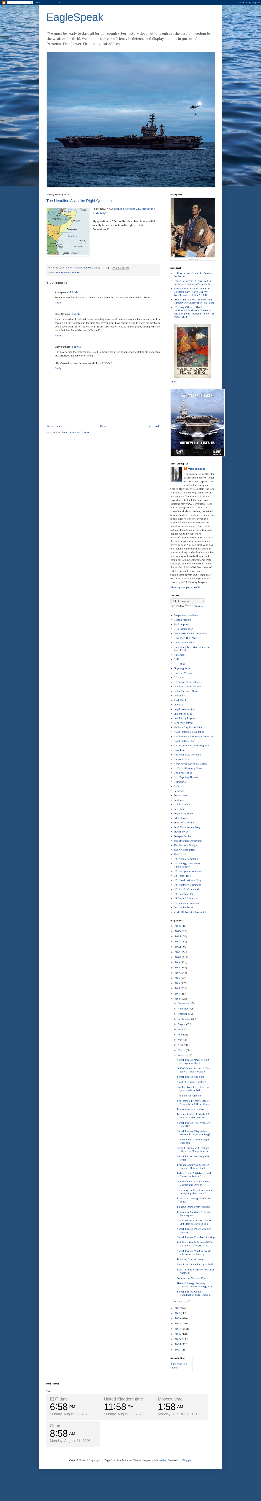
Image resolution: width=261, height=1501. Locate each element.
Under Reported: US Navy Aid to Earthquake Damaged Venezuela (192, 282)
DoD (176, 659)
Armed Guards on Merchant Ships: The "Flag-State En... (193, 1149)
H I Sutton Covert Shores (188, 681)
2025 (178, 931)
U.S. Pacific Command (186, 889)
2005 (178, 1339)
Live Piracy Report (184, 718)
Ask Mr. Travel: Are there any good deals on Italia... (194, 1088)
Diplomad (179, 654)
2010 (178, 1313)
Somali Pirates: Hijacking (191, 1076)
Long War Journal (183, 722)
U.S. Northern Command (187, 884)
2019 (178, 962)
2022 (178, 946)
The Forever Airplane (189, 1095)
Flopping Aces (182, 668)
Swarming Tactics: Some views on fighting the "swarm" (194, 1191)
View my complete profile (185, 587)
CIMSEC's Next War (185, 637)
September (184, 1018)
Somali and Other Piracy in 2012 (195, 1264)
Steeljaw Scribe (182, 836)
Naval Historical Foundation (189, 731)
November (184, 1008)
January (182, 1301)
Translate (197, 605)
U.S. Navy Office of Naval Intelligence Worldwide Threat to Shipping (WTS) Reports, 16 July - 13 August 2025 (194, 312)
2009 (178, 1318)
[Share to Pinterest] (127, 268)
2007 (178, 1328)
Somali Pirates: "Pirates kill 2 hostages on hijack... (193, 1061)
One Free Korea (183, 772)
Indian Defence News (186, 691)
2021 (178, 951)
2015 (178, 983)
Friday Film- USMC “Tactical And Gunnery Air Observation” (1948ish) (194, 301)
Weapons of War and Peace (192, 1278)
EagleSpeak (74, 17)
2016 (178, 977)
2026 (178, 925)
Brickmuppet (181, 624)
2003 (178, 1349)
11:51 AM (76, 313)
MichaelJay (160, 1460)
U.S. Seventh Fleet (184, 893)
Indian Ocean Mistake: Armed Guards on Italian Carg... (194, 1175)
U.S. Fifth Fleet (182, 875)
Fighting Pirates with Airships (193, 1206)
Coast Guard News (184, 642)
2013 (178, 993)
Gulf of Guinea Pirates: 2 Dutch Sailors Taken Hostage (194, 1070)
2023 (178, 941)
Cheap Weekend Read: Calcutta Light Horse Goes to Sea (194, 1222)
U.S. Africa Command (186, 858)
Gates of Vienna (183, 672)
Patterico (179, 790)
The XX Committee (185, 849)
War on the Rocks (184, 907)
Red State (179, 808)
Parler (177, 786)
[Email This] (114, 268)
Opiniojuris (180, 781)
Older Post (153, 425)
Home (103, 425)
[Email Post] (107, 267)
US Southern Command (187, 902)
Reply (58, 302)
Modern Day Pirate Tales (188, 727)
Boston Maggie (182, 619)
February (183, 1055)
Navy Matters (181, 749)
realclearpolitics (183, 804)
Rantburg (179, 799)
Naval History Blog (184, 740)
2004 (178, 1344)
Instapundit (180, 695)
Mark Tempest (196, 468)
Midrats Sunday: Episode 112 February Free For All (193, 1116)
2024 (178, 936)
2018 (178, 967)
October (183, 1013)
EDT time (59, 1399)
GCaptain (179, 677)
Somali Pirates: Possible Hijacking (196, 1237)
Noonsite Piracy (183, 758)
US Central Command (186, 898)
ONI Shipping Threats (186, 777)
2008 (178, 1323)
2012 (178, 998)
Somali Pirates (63, 272)
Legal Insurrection (184, 709)
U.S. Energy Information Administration (187, 865)
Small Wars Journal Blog (187, 827)
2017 (178, 972)
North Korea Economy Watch (190, 763)
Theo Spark (180, 854)
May (181, 1039)
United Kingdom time (123, 1399)
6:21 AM (76, 346)
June (180, 1034)
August (182, 1024)
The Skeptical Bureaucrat (188, 840)
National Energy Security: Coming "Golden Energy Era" (195, 1285)
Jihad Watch (180, 700)
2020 (178, 957)
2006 (178, 1333)
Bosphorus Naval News (187, 615)
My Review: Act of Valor (191, 1109)
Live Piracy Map (183, 713)
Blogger (186, 1460)
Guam (55, 1425)
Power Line (180, 795)
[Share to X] (121, 268)
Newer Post (54, 425)
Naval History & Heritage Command (194, 736)
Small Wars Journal (184, 822)
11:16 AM (73, 292)
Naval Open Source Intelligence (192, 745)
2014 (178, 988)
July (180, 1029)
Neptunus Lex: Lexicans (187, 754)
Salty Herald (180, 818)
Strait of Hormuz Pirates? (191, 1081)
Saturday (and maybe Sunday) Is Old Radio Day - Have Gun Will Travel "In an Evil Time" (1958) (192, 291)
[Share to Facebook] (124, 268)
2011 (177, 1307)
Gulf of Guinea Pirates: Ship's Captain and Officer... (193, 1183)
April (181, 1044)
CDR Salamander (183, 628)
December (184, 1003)
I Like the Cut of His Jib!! (187, 686)
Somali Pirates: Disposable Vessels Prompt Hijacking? (193, 1133)
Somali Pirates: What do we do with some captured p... (194, 1252)
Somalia (76, 272)
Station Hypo (181, 831)
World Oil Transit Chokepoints (190, 911)
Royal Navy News (183, 813)
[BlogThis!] (117, 268)
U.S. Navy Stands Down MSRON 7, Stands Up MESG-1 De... (195, 1244)
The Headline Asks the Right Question (79, 201)
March (182, 1050)
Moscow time (170, 1399)
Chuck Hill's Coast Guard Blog (190, 633)
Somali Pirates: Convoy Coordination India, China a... (194, 1293)
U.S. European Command (188, 871)
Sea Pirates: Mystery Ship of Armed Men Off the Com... (193, 1102)
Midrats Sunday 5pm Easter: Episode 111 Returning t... (193, 1166)
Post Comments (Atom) (75, 432)
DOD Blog (179, 663)
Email (173, 381)
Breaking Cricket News (190, 1259)
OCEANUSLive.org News (188, 768)
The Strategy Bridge (185, 845)
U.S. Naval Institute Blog (187, 880)
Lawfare (178, 704)
